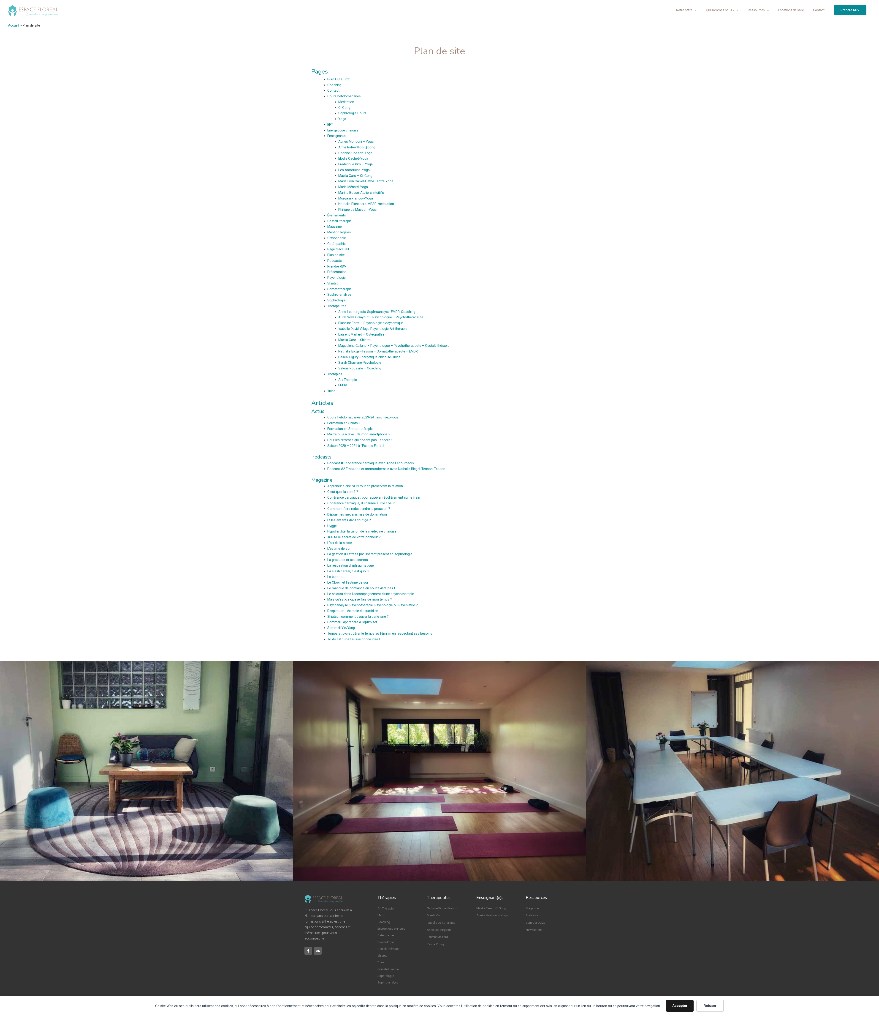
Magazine (334, 226)
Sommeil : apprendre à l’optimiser (352, 622)
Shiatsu (333, 283)
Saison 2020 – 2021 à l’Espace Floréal (355, 446)
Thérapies (334, 374)
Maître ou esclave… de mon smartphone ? (358, 434)
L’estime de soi (338, 548)
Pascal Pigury (435, 944)
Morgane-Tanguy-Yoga (355, 198)
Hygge (332, 526)
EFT (330, 125)
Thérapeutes (336, 306)
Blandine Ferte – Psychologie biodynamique (371, 323)
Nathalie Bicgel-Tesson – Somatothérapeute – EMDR (378, 351)
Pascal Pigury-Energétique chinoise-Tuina (369, 357)
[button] (850, 10)
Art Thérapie (347, 380)
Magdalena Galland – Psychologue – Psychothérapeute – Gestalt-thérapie (393, 346)
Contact (333, 90)
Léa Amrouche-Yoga (354, 170)
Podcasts (334, 261)
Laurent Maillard (437, 937)
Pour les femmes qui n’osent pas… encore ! (359, 440)
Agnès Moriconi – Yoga (356, 141)
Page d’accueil (338, 249)
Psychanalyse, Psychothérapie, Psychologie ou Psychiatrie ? (372, 605)
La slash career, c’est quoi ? (348, 571)
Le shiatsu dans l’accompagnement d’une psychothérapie (370, 594)
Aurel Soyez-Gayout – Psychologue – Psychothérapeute (380, 317)
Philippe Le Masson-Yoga (357, 210)
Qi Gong (344, 108)
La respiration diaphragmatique (350, 565)
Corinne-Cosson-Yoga (355, 153)
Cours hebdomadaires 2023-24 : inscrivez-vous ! (363, 417)
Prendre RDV (336, 266)
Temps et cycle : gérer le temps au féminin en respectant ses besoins (379, 633)
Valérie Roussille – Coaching (359, 368)
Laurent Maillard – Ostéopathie (361, 334)
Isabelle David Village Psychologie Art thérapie (372, 329)
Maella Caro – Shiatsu (354, 340)
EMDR (342, 385)
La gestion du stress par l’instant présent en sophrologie (369, 554)
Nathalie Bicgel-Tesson (442, 908)
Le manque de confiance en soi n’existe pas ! (361, 588)
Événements (336, 215)
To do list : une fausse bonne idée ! (353, 639)
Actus (317, 411)
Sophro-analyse (339, 294)
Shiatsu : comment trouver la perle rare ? (358, 617)
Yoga (342, 119)
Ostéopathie (336, 244)
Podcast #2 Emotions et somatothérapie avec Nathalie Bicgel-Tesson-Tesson (386, 469)
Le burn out (336, 577)
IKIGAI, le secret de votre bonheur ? (354, 537)
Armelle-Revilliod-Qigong (356, 147)
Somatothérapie (339, 289)
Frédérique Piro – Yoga (355, 164)
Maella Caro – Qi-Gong (355, 176)
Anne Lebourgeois (439, 929)
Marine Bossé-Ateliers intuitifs (361, 193)
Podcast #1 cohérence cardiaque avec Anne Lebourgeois (370, 463)
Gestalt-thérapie (339, 221)
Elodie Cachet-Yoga (353, 158)
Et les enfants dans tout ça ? (349, 520)
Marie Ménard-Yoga (353, 187)
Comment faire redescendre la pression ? (358, 509)
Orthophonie (336, 238)
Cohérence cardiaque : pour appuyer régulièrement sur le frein (373, 497)
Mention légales (339, 232)
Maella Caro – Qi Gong (491, 908)
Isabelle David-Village (441, 922)
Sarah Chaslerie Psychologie (359, 363)
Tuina (331, 391)
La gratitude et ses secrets (347, 560)
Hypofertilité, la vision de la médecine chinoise (361, 531)
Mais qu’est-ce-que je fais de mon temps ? (359, 599)
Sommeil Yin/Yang (341, 628)
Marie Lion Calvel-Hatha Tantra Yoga (365, 181)
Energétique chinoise (342, 130)
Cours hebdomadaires (344, 96)
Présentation (337, 272)
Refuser (710, 1006)
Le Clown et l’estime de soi (347, 582)
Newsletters (534, 929)
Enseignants (336, 136)
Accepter (679, 1006)
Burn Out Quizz (338, 79)
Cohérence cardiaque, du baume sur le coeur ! (361, 503)
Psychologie (336, 278)
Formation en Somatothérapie (350, 429)
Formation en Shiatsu (343, 423)
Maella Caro (434, 915)
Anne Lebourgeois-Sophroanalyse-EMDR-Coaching (376, 312)
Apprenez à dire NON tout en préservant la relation (365, 486)
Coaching (334, 85)
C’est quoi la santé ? (342, 492)
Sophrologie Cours (352, 113)
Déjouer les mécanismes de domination (357, 514)
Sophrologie (336, 300)
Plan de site (336, 255)
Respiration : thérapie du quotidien (352, 611)
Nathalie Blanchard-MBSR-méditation (366, 204)
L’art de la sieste (339, 543)
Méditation (346, 102)
